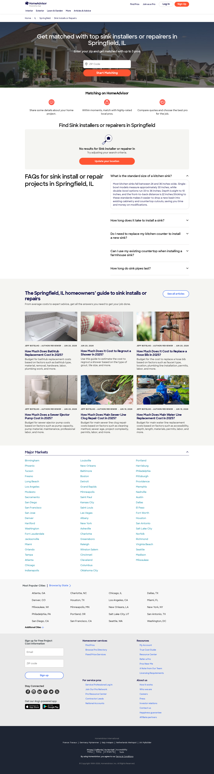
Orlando (30, 549)
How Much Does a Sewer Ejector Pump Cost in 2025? (47, 416)
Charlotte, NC (78, 593)
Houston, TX (77, 600)
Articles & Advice (82, 10)
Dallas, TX (152, 593)
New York (86, 523)
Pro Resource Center (96, 694)
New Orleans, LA (119, 607)
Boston (84, 476)
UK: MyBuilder (145, 742)
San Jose (30, 512)
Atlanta (29, 560)
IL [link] (35, 18)
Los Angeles (32, 486)
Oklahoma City (89, 570)
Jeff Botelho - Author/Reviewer (43, 346)
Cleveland (86, 560)
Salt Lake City (144, 528)
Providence (143, 481)
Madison (141, 554)
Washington (32, 528)
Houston (141, 518)
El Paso (140, 507)
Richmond (142, 539)
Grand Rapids (88, 486)
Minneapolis (87, 492)
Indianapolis (32, 570)
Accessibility (121, 751)
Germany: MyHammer (89, 742)
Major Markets (36, 452)
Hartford (30, 523)
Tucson (29, 471)
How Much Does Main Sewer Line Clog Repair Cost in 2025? (103, 416)
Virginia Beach (144, 544)
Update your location (107, 161)
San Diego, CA (40, 621)
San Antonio (143, 523)
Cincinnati (86, 554)
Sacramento (32, 497)
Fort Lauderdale (34, 533)
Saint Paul (86, 497)
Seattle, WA (116, 621)
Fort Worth (142, 512)
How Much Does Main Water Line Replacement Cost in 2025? (159, 416)
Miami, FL (152, 600)
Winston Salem (89, 549)
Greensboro (87, 539)
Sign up (44, 675)
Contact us (145, 708)
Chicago (30, 565)
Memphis (141, 486)
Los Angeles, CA (118, 600)
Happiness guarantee (150, 712)
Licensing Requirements (152, 673)
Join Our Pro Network (96, 689)
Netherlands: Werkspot (126, 742)
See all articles (175, 293)
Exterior (40, 10)
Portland (141, 460)
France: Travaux (70, 742)
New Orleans (88, 465)
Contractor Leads (94, 698)
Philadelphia (143, 471)
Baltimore (86, 471)
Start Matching (107, 73)
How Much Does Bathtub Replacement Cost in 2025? (44, 353)
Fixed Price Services (95, 654)
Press (142, 698)
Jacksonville (32, 539)
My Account (146, 645)
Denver (29, 518)
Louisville (85, 460)
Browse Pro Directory (96, 650)
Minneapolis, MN (79, 607)
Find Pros (90, 645)
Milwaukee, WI (40, 607)
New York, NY (155, 607)
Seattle (140, 549)
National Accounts (94, 703)
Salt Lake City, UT (119, 614)
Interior (29, 10)
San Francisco (33, 507)
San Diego (31, 502)
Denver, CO (39, 600)
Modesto (30, 492)
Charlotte (86, 533)
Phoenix (30, 465)
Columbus (86, 565)
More (68, 10)
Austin (139, 497)
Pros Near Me (146, 663)
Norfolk (140, 533)
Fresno (29, 476)
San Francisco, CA (81, 621)
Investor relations (148, 703)
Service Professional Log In (99, 684)
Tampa (29, 554)
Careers (144, 694)
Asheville (85, 528)
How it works (146, 684)
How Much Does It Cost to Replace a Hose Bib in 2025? (162, 353)
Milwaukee (142, 560)
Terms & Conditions (124, 756)
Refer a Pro (145, 659)
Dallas (139, 502)
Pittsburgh (142, 476)
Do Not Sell (109, 751)
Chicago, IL (115, 593)
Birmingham (32, 460)
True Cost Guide (148, 650)
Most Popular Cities (34, 585)
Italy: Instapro (107, 742)
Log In (166, 4)
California (99, 751)
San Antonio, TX (156, 614)
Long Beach (32, 481)
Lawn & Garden (55, 10)
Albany (84, 518)
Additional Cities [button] (33, 627)
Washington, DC (156, 621)
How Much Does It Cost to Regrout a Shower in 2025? (106, 352)
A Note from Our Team (151, 668)
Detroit (84, 481)
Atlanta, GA (38, 593)
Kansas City (87, 502)
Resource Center (148, 654)
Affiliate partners (148, 717)
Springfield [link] (45, 18)
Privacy (90, 751)
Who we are (146, 689)
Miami (28, 544)
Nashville (141, 492)
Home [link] (28, 18)
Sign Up (181, 4)
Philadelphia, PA (41, 614)
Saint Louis (86, 507)
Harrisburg (142, 465)
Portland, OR (77, 614)
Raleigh (84, 544)
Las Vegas (86, 512)
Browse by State (58, 585)
